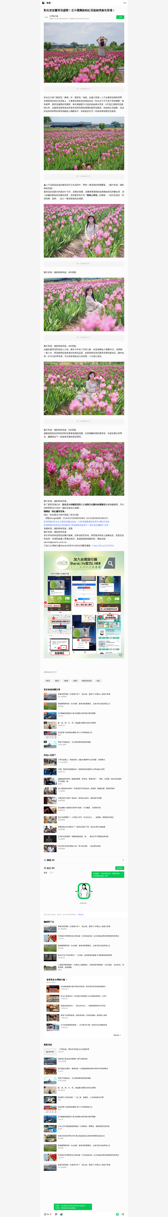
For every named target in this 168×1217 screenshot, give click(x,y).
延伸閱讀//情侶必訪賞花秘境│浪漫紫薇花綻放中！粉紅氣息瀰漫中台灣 (76, 525)
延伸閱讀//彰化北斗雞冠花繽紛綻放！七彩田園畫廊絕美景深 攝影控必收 (76, 521)
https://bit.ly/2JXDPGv (103, 545)
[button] (48, 1214)
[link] (56, 1214)
